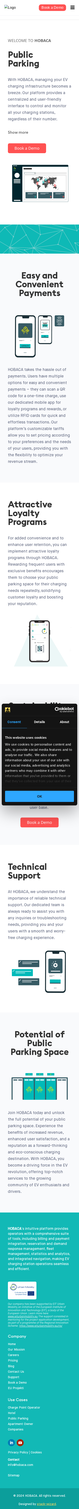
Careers (13, 1355)
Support (13, 1377)
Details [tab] (39, 721)
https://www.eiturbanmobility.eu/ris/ (40, 1326)
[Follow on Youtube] (20, 1442)
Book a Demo (52, 7)
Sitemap (14, 1475)
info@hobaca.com (20, 1465)
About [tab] (65, 721)
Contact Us (16, 1371)
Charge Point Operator (24, 1407)
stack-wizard (46, 1504)
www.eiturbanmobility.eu (23, 1316)
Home (12, 1344)
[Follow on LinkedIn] (11, 1442)
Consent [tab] (14, 721)
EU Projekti (16, 1388)
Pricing (13, 1360)
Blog (11, 1366)
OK (39, 796)
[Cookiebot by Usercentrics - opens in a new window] (56, 710)
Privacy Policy (18, 1452)
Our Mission (16, 1349)
